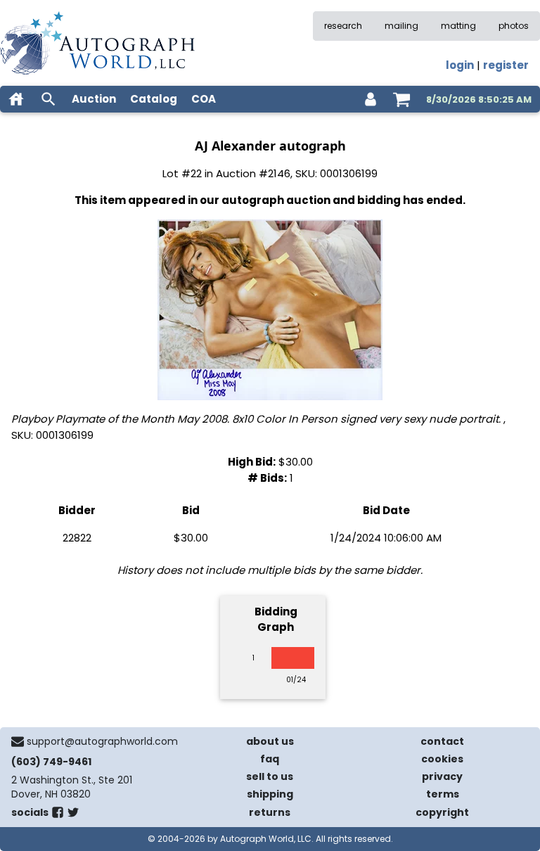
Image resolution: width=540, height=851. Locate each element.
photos (514, 26)
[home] (16, 99)
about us (270, 741)
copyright (442, 812)
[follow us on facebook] (57, 815)
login (460, 65)
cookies (442, 759)
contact (442, 741)
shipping (270, 794)
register (506, 65)
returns (269, 812)
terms (442, 794)
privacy (442, 776)
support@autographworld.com (102, 741)
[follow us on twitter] (73, 815)
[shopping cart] (401, 99)
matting (458, 26)
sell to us (269, 776)
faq (269, 759)
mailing (401, 26)
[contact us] (17, 741)
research (343, 26)
